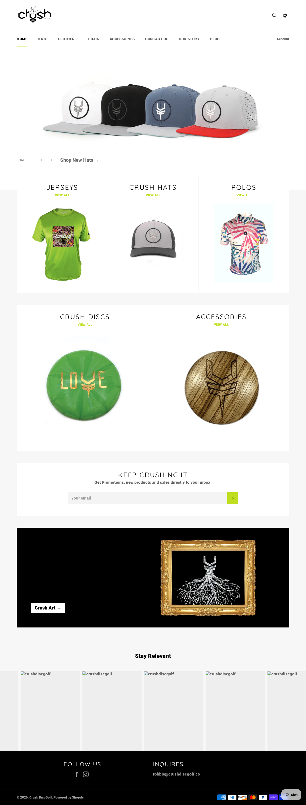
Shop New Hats (79, 156)
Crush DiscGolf (40, 797)
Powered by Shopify (69, 797)
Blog (215, 39)
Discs (93, 39)
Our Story (189, 39)
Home (22, 39)
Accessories (122, 39)
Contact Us (156, 39)
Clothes (67, 39)
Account (283, 39)
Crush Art (48, 608)
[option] (153, 118)
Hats (42, 39)
